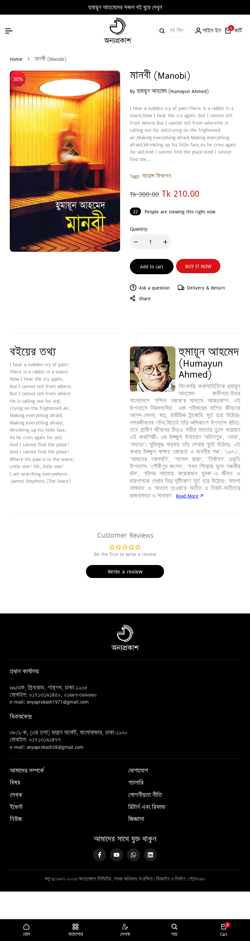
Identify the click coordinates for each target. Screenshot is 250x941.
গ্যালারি (136, 782)
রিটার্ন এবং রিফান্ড (146, 807)
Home (16, 58)
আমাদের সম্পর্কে (27, 770)
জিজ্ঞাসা (136, 819)
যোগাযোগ (138, 770)
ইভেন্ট (16, 807)
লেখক (16, 795)
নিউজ (16, 819)
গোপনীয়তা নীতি (145, 795)
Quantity (138, 228)
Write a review (125, 571)
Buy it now (198, 266)
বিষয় (15, 782)
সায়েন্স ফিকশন (156, 176)
